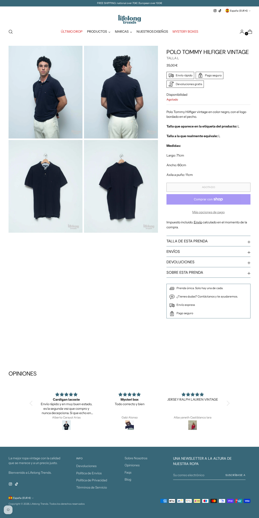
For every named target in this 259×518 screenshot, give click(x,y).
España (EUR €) (239, 10)
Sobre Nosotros (136, 458)
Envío (198, 222)
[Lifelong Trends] (129, 19)
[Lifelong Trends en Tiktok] (220, 10)
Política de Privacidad (91, 480)
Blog (128, 479)
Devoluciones (86, 466)
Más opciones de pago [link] (208, 212)
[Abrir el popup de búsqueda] (10, 32)
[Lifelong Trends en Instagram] (215, 10)
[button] (32, 403)
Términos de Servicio (91, 487)
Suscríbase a (235, 475)
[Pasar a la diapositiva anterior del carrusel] (238, 350)
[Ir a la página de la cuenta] (240, 32)
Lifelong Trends (39, 503)
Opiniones (132, 465)
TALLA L (172, 58)
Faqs (128, 472)
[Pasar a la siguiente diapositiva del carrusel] (247, 349)
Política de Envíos (89, 473)
